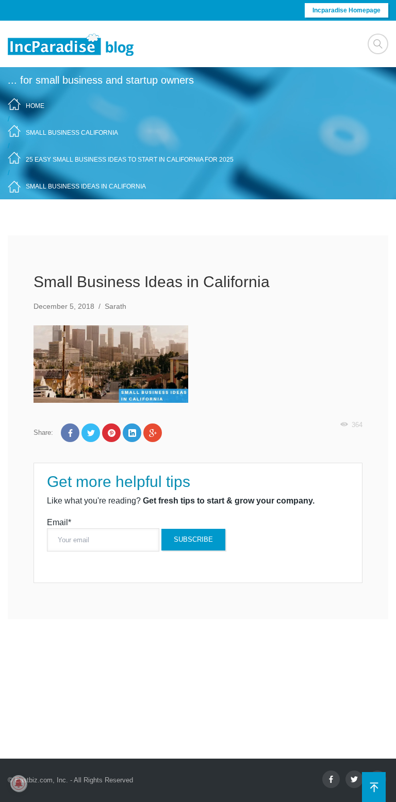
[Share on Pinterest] (111, 432)
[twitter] (354, 779)
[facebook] (331, 779)
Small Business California (72, 132)
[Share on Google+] (152, 432)
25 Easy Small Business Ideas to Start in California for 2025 (130, 159)
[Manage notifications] (18, 783)
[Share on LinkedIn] (132, 432)
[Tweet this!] (90, 432)
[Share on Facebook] (70, 432)
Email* (59, 522)
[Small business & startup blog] (72, 44)
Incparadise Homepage (346, 10)
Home (35, 105)
